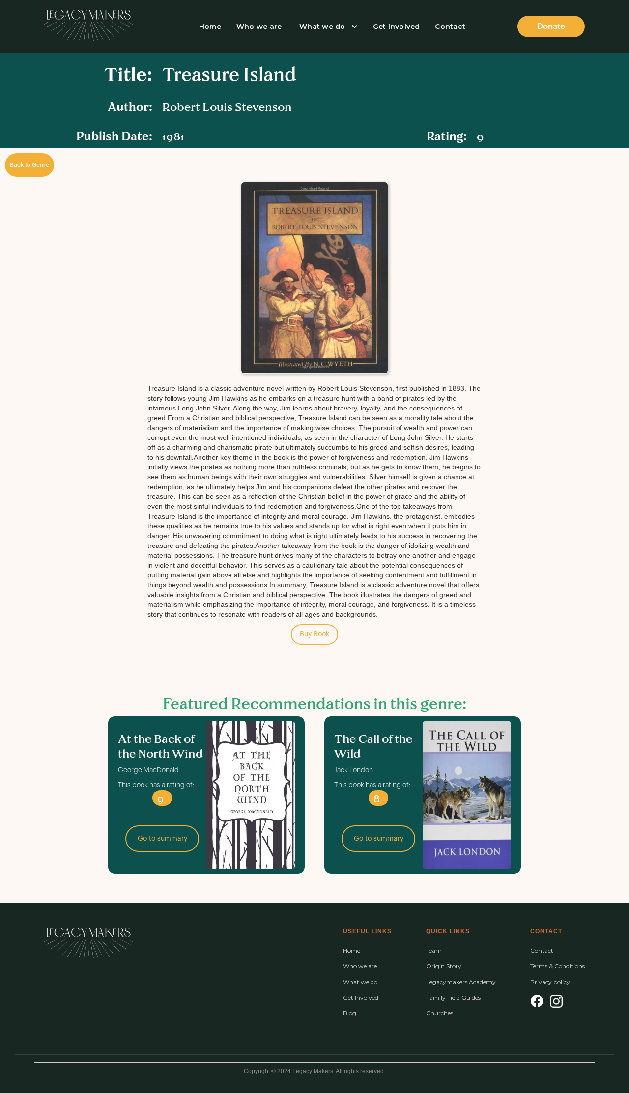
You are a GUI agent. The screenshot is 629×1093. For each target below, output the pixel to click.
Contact (450, 26)
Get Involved (396, 26)
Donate (551, 26)
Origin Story (443, 966)
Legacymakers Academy (461, 982)
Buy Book (314, 634)
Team (434, 950)
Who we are (259, 26)
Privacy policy (550, 982)
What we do (322, 26)
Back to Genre (29, 165)
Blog (349, 1013)
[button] (327, 26)
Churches (439, 1013)
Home (210, 26)
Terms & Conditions (557, 966)
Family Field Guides (453, 997)
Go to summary (162, 838)
